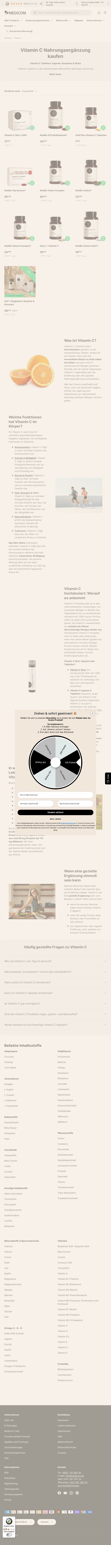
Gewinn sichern (55, 812)
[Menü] (13, 1518)
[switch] (9, 1534)
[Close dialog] (92, 713)
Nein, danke (55, 818)
